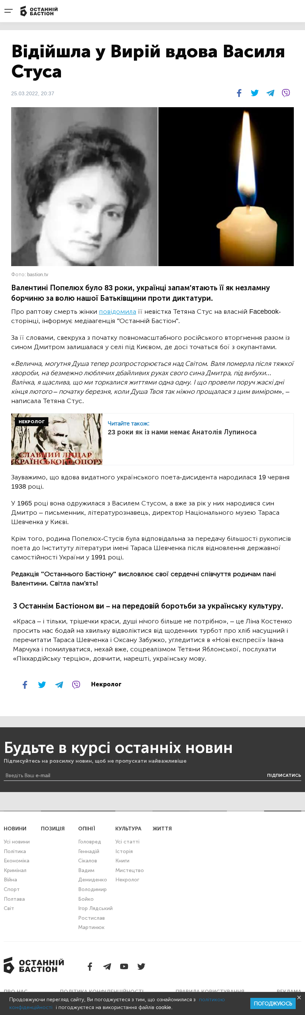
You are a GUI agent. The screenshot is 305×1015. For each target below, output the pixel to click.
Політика (15, 851)
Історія (124, 851)
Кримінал (15, 870)
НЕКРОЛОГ (32, 421)
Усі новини (17, 842)
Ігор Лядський (95, 908)
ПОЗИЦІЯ (53, 829)
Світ (9, 908)
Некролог (127, 880)
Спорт (12, 889)
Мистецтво (129, 870)
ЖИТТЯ (162, 829)
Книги (122, 861)
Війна (10, 880)
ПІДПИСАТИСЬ (284, 775)
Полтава (14, 899)
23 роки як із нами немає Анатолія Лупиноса (182, 432)
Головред (89, 842)
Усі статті (127, 842)
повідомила (117, 311)
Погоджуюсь (273, 1003)
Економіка (16, 861)
